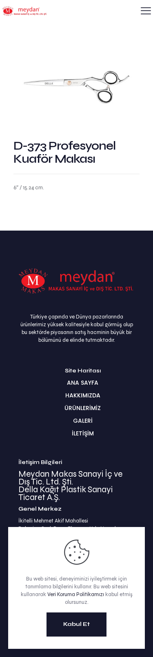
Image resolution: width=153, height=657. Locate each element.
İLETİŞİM (83, 433)
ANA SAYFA (82, 383)
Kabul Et (76, 624)
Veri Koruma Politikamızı (75, 594)
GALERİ (83, 421)
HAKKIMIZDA (82, 395)
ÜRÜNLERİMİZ (82, 408)
